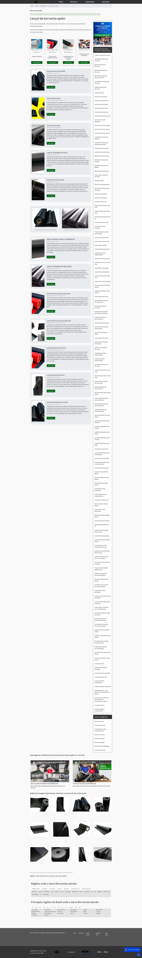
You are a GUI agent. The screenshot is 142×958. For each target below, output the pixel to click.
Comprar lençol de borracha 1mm (102, 371)
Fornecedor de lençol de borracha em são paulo (101, 312)
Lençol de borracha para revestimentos (101, 327)
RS (55, 907)
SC (51, 907)
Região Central (36, 888)
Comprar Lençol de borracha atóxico (102, 636)
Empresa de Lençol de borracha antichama (101, 619)
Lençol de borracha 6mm (101, 500)
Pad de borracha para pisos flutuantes (102, 189)
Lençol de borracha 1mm (101, 222)
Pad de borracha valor (101, 201)
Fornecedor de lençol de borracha (101, 365)
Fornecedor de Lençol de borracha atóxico (101, 642)
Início (74, 933)
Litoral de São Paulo (86, 888)
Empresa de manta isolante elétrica (38, 14)
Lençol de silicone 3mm (101, 677)
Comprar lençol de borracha (102, 55)
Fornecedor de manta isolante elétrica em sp (101, 546)
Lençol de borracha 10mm (102, 458)
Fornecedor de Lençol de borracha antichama (101, 625)
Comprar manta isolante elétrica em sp (101, 531)
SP (44, 907)
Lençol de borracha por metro (101, 333)
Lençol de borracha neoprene (100, 227)
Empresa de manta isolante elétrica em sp (102, 552)
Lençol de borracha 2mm (101, 449)
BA (62, 907)
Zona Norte (44, 888)
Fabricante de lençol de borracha (101, 71)
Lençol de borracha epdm (102, 268)
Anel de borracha (99, 721)
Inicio (61, 2)
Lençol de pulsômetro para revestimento (102, 453)
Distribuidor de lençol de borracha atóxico (101, 404)
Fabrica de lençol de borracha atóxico (103, 393)
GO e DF (71, 907)
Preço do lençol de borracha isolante (102, 286)
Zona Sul (59, 888)
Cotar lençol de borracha (101, 296)
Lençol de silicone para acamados (101, 668)
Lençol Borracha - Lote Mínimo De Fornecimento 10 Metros (102, 692)
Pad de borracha (99, 180)
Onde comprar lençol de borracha (101, 176)
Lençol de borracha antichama (100, 591)
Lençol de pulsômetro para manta (102, 433)
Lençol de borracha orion (52, 14)
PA (79, 907)
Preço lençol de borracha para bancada (101, 232)
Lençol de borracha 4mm (101, 104)
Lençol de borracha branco (102, 241)
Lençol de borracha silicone (102, 152)
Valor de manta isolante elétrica (101, 504)
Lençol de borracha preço (102, 148)
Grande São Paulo (75, 888)
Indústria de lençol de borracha (100, 88)
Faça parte (105, 2)
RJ (32, 907)
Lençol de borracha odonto (102, 521)
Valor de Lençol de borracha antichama (102, 614)
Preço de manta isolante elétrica (101, 484)
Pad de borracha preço (101, 198)
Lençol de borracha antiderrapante (100, 254)
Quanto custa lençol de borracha (101, 348)
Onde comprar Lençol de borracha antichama (101, 608)
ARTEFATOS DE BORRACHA (102, 746)
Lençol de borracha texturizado (100, 510)
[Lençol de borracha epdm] (36, 44)
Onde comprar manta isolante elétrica (100, 495)
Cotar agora (36, 62)
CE (66, 907)
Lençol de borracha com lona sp (102, 217)
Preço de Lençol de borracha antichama (102, 602)
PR (47, 907)
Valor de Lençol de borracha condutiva (102, 563)
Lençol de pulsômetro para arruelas (102, 438)
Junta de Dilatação (100, 742)
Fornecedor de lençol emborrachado (100, 354)
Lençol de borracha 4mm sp (102, 249)
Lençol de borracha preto (102, 237)
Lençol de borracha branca (102, 536)
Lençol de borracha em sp (102, 323)
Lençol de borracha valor (101, 338)
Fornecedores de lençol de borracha (77, 14)
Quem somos (90, 2)
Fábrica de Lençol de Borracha (100, 65)
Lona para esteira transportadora (99, 710)
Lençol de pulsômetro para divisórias (102, 421)
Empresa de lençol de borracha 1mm (100, 388)
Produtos (73, 2)
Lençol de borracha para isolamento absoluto (101, 143)
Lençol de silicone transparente (99, 681)
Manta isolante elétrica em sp (102, 525)
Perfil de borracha (99, 738)
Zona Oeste (52, 888)
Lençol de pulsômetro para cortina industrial (102, 463)
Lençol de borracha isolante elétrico (102, 540)
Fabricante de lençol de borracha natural (101, 77)
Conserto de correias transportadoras (100, 730)
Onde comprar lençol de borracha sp (101, 343)
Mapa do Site (98, 934)
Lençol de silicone (99, 663)
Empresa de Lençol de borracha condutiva (101, 574)
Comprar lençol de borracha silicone (102, 292)
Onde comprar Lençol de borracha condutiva (101, 557)
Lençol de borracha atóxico (102, 272)
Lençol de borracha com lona (102, 116)
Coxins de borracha (100, 725)
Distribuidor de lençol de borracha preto (101, 301)
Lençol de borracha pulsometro (100, 489)
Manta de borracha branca (102, 156)
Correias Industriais (100, 750)
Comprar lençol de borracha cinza (102, 276)
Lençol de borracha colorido (102, 258)
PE (58, 907)
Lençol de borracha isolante (102, 125)
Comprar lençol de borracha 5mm (102, 206)
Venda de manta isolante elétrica (101, 580)
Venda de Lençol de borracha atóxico (103, 653)
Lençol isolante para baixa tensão (102, 478)
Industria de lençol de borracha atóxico (100, 410)
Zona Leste (66, 888)
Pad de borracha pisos (101, 194)
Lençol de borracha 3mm (101, 100)
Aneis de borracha (100, 735)
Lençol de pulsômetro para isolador (102, 427)
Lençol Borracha (99, 93)
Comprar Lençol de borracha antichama (102, 597)
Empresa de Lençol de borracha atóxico (101, 647)
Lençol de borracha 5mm (101, 108)
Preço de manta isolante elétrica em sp (101, 568)
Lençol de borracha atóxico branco (102, 630)
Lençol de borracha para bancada (101, 138)
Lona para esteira (99, 705)
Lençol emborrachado (101, 245)
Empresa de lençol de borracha (100, 307)
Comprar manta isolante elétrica (101, 472)
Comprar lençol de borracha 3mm (102, 212)
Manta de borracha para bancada (101, 160)
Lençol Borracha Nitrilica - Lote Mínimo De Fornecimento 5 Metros (102, 699)
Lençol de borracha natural (102, 129)
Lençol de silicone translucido (103, 686)
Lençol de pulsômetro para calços (102, 444)
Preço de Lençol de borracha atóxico (102, 659)
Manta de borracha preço (102, 171)
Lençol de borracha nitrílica (102, 133)
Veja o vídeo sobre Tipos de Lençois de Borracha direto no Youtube (91, 786)
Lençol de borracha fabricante (100, 120)
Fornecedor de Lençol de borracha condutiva (101, 585)
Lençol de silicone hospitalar (102, 673)
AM (76, 907)
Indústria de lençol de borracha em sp (100, 318)
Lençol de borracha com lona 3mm (102, 263)
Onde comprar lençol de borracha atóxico (101, 399)
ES (40, 907)
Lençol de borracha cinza (101, 112)
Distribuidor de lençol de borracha (101, 60)
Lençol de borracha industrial (103, 281)
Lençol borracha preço (63, 14)
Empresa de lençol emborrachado (93, 14)
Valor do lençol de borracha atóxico (102, 416)
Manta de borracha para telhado (101, 166)
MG (36, 907)
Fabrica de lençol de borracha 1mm (103, 376)
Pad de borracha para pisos (102, 184)
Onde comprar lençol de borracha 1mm (101, 382)
